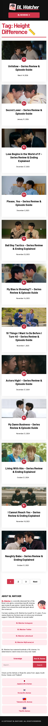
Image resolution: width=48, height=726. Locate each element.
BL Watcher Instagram (24, 623)
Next (35, 582)
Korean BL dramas (24, 693)
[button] (24, 15)
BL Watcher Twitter (24, 629)
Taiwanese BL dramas (24, 702)
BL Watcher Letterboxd (24, 636)
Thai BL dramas (24, 711)
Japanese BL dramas (24, 684)
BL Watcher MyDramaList (24, 642)
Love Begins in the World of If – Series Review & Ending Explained (24, 157)
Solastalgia (18, 659)
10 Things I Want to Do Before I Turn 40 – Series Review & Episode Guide (24, 336)
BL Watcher (6, 601)
